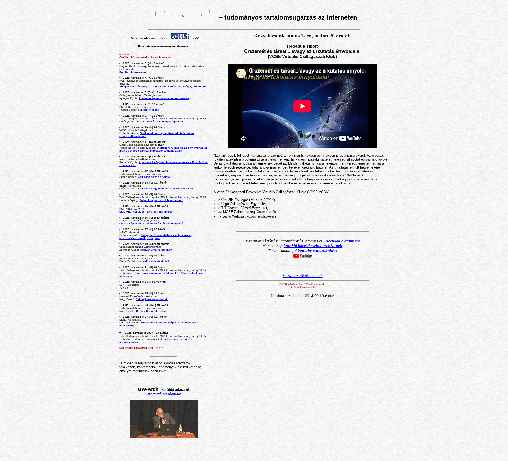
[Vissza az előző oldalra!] (302, 275)
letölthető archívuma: (163, 394)
